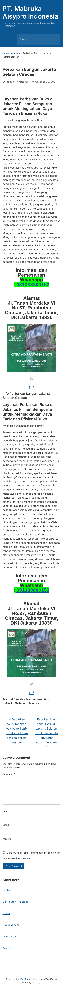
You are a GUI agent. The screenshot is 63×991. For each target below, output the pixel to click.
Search (55, 39)
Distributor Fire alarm (16, 901)
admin (10, 81)
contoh (7, 890)
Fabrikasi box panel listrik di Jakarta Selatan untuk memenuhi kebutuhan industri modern (46, 733)
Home (6, 53)
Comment (9, 774)
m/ (31, 386)
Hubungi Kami (11, 924)
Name (7, 811)
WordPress (25, 979)
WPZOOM (37, 982)
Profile (6, 948)
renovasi (15, 53)
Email (6, 825)
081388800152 (32, 284)
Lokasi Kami (10, 936)
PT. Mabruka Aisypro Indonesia (30, 12)
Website (7, 838)
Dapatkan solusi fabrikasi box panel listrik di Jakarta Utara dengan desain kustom (17, 731)
